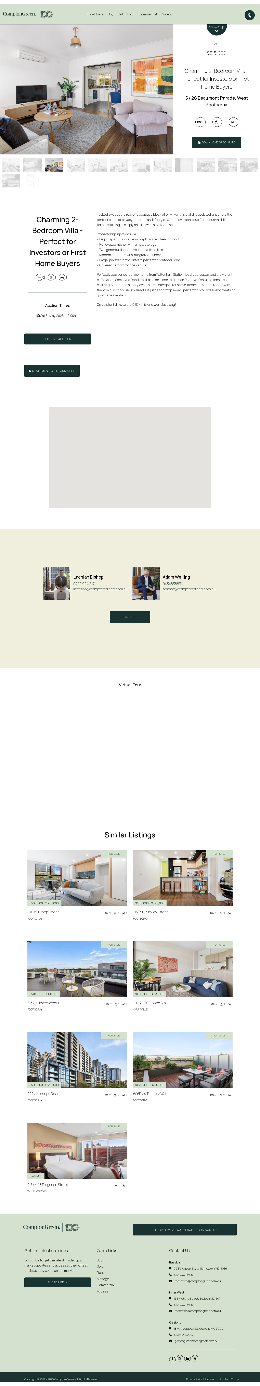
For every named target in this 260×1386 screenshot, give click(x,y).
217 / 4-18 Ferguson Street (47, 1184)
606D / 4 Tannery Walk (150, 1093)
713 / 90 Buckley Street (150, 912)
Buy (99, 1260)
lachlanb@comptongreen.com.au (100, 588)
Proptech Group (229, 1379)
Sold (100, 1266)
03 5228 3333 (183, 1335)
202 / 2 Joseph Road (43, 1093)
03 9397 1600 (183, 1275)
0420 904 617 (84, 583)
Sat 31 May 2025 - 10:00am (59, 315)
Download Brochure (218, 142)
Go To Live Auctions (57, 339)
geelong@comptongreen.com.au (197, 1341)
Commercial (148, 14)
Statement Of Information (53, 371)
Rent (100, 1272)
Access (167, 14)
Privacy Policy (194, 1379)
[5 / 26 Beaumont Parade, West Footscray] (86, 89)
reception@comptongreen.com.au (198, 1281)
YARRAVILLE (140, 1009)
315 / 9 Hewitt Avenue (43, 1003)
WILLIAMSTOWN (37, 1191)
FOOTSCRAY (34, 918)
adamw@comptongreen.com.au (189, 588)
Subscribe (56, 1282)
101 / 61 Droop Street (43, 912)
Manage (103, 1279)
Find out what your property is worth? (185, 1230)
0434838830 (173, 583)
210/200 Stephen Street (152, 1003)
